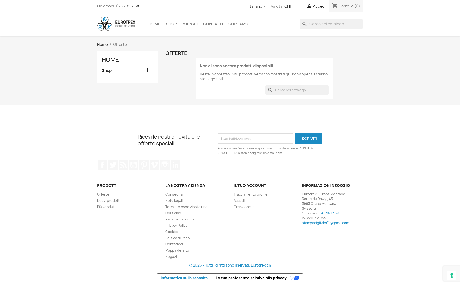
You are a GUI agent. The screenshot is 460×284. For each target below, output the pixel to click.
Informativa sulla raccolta (184, 277)
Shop (171, 24)
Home (154, 24)
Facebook (102, 165)
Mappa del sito (177, 250)
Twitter (113, 165)
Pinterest (144, 165)
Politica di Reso (177, 238)
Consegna (174, 194)
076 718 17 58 (127, 6)
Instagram (165, 165)
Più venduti (106, 206)
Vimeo (154, 165)
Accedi (239, 200)
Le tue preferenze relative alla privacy (251, 277)
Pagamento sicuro (180, 219)
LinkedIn (175, 165)
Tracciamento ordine (251, 194)
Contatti (213, 24)
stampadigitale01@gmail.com (325, 222)
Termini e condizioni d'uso (186, 206)
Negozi (171, 256)
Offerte (103, 194)
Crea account (245, 206)
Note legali (174, 200)
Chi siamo (238, 24)
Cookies (172, 231)
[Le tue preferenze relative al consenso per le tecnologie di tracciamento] (451, 275)
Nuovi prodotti (108, 200)
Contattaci (174, 244)
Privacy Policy (176, 225)
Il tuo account (250, 185)
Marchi (190, 24)
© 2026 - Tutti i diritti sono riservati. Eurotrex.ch (230, 265)
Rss (123, 165)
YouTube (133, 165)
